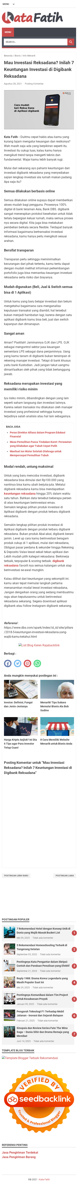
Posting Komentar (34, 83)
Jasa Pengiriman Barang (19, 1157)
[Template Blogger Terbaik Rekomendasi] (30, 1058)
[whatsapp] (37, 663)
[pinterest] (27, 663)
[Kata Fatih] (32, 18)
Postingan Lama (65, 875)
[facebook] (8, 663)
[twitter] (17, 663)
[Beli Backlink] (39, 645)
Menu (8, 32)
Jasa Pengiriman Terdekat (20, 1152)
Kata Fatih (44, 1179)
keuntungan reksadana (20, 493)
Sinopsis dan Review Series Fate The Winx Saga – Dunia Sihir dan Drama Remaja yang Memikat (43, 1032)
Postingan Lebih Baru (16, 875)
